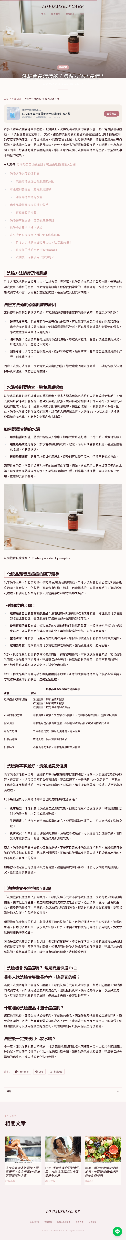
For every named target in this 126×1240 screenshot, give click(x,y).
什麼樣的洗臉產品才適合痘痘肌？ (38, 250)
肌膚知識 (16, 98)
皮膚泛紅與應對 (64, 1222)
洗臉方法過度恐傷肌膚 (24, 174)
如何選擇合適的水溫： (30, 197)
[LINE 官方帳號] (117, 1231)
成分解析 (70, 14)
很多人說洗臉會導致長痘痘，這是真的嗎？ (44, 243)
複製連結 (58, 1071)
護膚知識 (55, 14)
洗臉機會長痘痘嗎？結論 (26, 228)
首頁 (43, 14)
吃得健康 (48, 1222)
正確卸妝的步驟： (27, 213)
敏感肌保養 (34, 1222)
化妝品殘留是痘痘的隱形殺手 (29, 205)
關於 (82, 14)
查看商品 (111, 113)
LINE (41, 1071)
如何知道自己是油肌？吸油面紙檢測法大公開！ (48, 165)
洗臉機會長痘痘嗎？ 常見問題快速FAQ (35, 235)
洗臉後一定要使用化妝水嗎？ (35, 257)
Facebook (24, 1071)
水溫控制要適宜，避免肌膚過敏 (30, 189)
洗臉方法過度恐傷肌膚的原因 (35, 181)
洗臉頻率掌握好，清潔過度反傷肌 (32, 221)
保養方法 (79, 1222)
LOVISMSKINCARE (63, 6)
